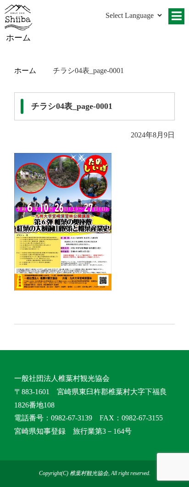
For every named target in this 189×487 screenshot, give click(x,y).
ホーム (25, 70)
